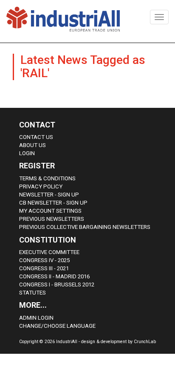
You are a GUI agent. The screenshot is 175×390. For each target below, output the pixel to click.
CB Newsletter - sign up (53, 202)
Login (27, 153)
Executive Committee (49, 252)
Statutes (32, 292)
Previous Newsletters (51, 219)
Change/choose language (57, 326)
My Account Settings (50, 211)
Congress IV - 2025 (44, 260)
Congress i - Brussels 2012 (56, 284)
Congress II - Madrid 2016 (54, 276)
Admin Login (36, 318)
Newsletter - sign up (49, 194)
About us (32, 145)
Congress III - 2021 (44, 268)
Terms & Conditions (47, 178)
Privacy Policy (40, 186)
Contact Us (36, 137)
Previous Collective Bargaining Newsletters (84, 227)
